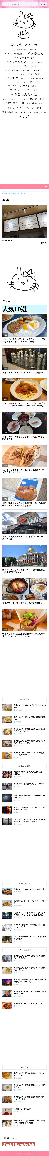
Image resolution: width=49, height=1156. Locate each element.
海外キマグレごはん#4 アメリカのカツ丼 (29, 889)
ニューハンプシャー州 (35, 78)
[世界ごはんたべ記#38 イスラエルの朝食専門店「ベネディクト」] (7, 731)
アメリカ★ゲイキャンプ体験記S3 (24, 49)
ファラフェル (14, 86)
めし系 (16, 44)
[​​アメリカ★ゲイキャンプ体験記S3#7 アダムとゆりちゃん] (7, 993)
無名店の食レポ (40, 112)
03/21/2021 (19, 961)
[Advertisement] (24, 153)
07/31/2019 (19, 824)
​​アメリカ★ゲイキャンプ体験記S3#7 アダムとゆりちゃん (30, 992)
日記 (27, 108)
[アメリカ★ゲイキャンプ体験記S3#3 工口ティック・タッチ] (7, 927)
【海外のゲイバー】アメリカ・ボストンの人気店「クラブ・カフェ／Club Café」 (29, 914)
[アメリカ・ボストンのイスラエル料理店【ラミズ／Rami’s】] (7, 755)
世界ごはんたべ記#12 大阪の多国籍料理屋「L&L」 (30, 718)
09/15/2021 (19, 930)
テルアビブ (11, 78)
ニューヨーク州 (14, 82)
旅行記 (10, 108)
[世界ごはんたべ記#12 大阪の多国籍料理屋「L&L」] (7, 719)
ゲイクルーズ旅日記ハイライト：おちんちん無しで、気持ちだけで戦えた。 (29, 820)
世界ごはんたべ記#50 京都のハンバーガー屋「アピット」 (30, 1074)
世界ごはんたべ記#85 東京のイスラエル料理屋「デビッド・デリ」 (30, 742)
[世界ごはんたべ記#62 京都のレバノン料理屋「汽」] (7, 1087)
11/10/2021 (19, 996)
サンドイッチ (37, 70)
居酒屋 (41, 103)
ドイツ (23, 78)
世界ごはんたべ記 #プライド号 (14, 99)
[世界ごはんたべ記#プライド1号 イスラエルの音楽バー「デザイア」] (7, 982)
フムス (26, 86)
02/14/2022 (19, 918)
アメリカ (30, 44)
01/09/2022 (19, 757)
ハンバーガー (28, 82)
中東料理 (32, 99)
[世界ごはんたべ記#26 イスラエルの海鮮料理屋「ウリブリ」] (7, 958)
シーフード (13, 74)
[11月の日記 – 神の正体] (7, 1111)
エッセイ (15, 66)
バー (38, 82)
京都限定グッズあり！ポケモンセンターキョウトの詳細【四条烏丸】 (29, 1121)
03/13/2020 (19, 892)
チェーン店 (34, 74)
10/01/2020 (19, 1125)
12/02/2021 (19, 906)
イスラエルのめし (18, 62)
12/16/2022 (19, 777)
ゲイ (34, 66)
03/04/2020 (19, 710)
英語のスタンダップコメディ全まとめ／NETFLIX (29, 773)
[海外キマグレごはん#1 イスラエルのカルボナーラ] (7, 707)
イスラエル (35, 53)
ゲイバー (26, 70)
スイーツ (23, 74)
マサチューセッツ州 (21, 90)
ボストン (36, 86)
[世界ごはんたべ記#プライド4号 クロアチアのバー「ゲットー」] (7, 809)
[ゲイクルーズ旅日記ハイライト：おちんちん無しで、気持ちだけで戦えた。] (7, 821)
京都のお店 (11, 103)
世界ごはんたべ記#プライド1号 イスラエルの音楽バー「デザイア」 (30, 980)
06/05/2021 (19, 984)
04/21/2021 (19, 972)
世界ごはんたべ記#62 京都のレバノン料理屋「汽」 (30, 1086)
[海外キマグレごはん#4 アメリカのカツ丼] (7, 891)
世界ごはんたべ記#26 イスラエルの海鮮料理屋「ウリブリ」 (30, 957)
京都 (42, 98)
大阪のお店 (32, 103)
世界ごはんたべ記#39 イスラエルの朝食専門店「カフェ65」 (30, 969)
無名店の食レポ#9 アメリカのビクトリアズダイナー (30, 902)
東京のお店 (7, 112)
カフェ (25, 66)
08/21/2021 (19, 745)
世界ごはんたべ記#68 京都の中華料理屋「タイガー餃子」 (29, 1098)
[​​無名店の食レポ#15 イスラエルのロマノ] (7, 1005)
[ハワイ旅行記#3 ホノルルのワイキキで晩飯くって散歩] (7, 939)
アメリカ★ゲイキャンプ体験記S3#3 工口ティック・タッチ (30, 926)
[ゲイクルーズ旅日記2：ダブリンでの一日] (7, 786)
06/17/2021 (19, 1090)
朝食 (33, 108)
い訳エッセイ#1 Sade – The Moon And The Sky (29, 796)
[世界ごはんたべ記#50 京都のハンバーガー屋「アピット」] (7, 1075)
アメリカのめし (14, 53)
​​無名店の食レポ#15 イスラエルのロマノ (29, 1003)
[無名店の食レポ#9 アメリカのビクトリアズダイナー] (7, 903)
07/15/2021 (19, 1102)
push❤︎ (43, 4)
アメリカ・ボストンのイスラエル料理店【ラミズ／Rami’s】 (29, 754)
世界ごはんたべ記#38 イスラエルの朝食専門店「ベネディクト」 (30, 730)
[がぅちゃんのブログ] (24, 38)
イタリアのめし (37, 62)
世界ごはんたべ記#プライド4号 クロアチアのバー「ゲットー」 (30, 808)
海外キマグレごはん (23, 112)
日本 (19, 107)
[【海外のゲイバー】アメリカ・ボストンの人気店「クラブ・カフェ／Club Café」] (7, 915)
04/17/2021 (19, 734)
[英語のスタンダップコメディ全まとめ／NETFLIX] (7, 774)
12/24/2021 (19, 1006)
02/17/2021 (19, 722)
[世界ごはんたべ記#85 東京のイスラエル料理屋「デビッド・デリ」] (7, 743)
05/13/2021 (19, 1078)
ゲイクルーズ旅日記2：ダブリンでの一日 (29, 784)
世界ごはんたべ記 (24, 94)
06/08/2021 (19, 812)
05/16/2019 (19, 786)
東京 (39, 108)
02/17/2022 (19, 941)
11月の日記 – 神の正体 (22, 1109)
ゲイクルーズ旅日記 (13, 70)
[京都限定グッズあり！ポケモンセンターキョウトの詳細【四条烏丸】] (7, 1123)
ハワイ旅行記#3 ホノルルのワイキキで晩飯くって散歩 (30, 937)
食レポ (24, 116)
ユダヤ (36, 90)
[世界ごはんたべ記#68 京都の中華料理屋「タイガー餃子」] (7, 1099)
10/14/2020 (19, 800)
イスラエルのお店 (24, 58)
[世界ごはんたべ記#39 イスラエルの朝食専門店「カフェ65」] (7, 970)
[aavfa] (24, 236)
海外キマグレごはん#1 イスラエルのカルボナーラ (30, 706)
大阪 (22, 103)
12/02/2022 (19, 1111)
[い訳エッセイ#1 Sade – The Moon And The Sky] (7, 798)
